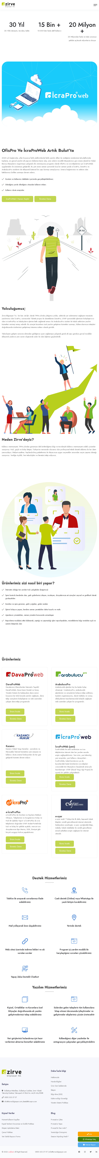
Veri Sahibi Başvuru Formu (11, 1136)
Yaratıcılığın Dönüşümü (59, 1132)
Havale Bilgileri (56, 1081)
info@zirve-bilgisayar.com (58, 1152)
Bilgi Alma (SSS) (56, 1094)
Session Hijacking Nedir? (60, 1136)
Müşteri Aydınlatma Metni (10, 1128)
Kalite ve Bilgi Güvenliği (59, 1098)
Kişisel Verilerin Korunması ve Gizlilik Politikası (18, 1124)
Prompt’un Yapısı (56, 1124)
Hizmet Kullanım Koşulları (11, 1119)
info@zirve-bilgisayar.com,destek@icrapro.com (20, 1101)
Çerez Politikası (7, 1132)
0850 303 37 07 (10, 1097)
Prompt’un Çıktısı (57, 1119)
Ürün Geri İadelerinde (58, 1086)
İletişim (53, 1090)
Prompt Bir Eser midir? (59, 1128)
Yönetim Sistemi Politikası (59, 1103)
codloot (11, 1152)
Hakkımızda (55, 1077)
